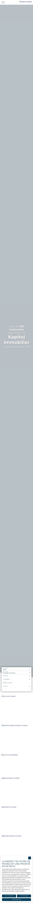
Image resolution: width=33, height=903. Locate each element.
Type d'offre (5, 668)
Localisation (6, 679)
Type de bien (5, 671)
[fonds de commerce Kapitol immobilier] (16, 706)
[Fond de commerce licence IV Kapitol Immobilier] (16, 817)
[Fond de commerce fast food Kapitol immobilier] (16, 765)
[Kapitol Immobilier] (26, 2)
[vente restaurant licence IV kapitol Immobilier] (16, 735)
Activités (5, 676)
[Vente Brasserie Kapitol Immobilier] (16, 788)
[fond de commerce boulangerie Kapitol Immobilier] (16, 846)
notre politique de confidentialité (11, 893)
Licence (5, 686)
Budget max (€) (7, 682)
